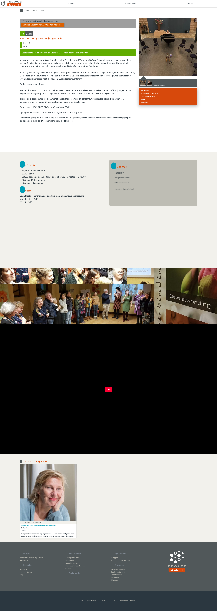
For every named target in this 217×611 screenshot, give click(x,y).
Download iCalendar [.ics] (124, 189)
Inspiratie (23, 569)
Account (189, 4)
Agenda (34, 10)
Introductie (145, 90)
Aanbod (27, 10)
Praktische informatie (149, 93)
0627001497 (119, 173)
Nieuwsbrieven (26, 572)
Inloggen (114, 558)
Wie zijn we (69, 560)
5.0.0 (113, 601)
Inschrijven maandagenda (75, 566)
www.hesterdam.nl (121, 182)
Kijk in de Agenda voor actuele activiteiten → (43, 25)
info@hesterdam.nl (122, 178)
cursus (42, 10)
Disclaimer (115, 577)
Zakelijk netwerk (72, 558)
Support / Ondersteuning (120, 560)
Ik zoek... (71, 4)
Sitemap (114, 580)
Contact (68, 568)
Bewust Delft (130, 4)
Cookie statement (118, 572)
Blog (21, 575)
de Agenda (24, 560)
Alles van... (145, 102)
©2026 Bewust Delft (88, 601)
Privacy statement (118, 569)
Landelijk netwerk (72, 563)
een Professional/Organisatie (31, 558)
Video (143, 99)
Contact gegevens (148, 96)
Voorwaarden (116, 575)
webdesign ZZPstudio (128, 601)
